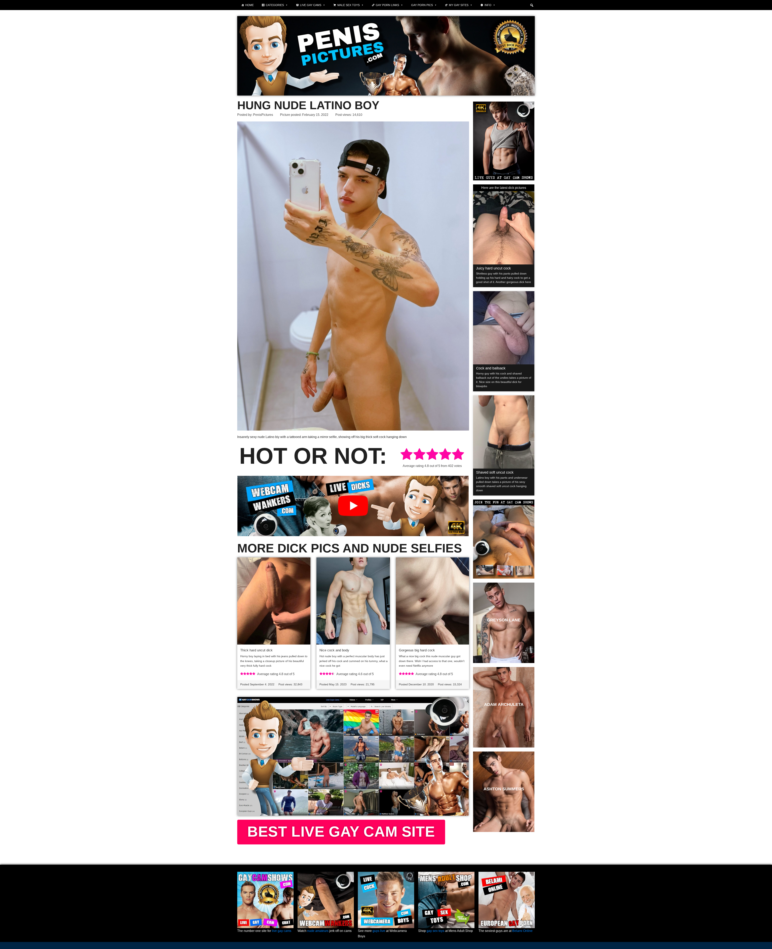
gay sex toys (435, 931)
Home (249, 5)
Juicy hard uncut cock (493, 268)
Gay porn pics (422, 5)
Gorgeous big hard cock (417, 650)
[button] (532, 5)
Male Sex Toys (348, 5)
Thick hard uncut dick (256, 650)
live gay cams (281, 931)
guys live (379, 931)
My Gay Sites (458, 5)
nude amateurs (318, 931)
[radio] (406, 455)
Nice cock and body (334, 650)
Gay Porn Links (387, 5)
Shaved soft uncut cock (494, 472)
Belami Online (522, 931)
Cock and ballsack (490, 368)
